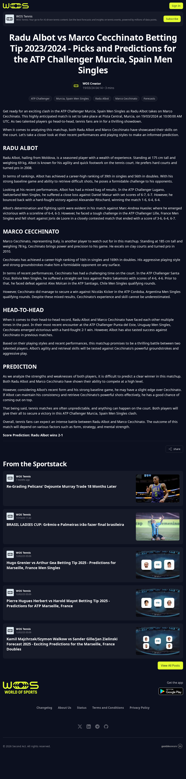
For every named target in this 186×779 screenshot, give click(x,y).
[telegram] (97, 726)
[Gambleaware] (172, 746)
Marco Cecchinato (126, 98)
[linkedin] (88, 726)
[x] (80, 726)
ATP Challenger (40, 98)
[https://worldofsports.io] (16, 5)
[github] (106, 726)
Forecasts (149, 98)
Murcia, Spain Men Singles (72, 98)
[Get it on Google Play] (171, 691)
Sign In (176, 5)
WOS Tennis (23, 476)
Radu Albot (102, 98)
